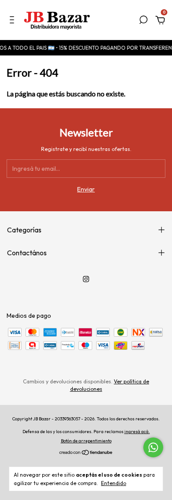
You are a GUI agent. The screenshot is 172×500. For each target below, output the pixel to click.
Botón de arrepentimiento (86, 441)
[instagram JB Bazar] (86, 279)
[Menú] (13, 21)
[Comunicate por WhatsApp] (153, 447)
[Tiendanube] (86, 453)
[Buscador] (143, 21)
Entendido (113, 483)
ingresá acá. (137, 431)
